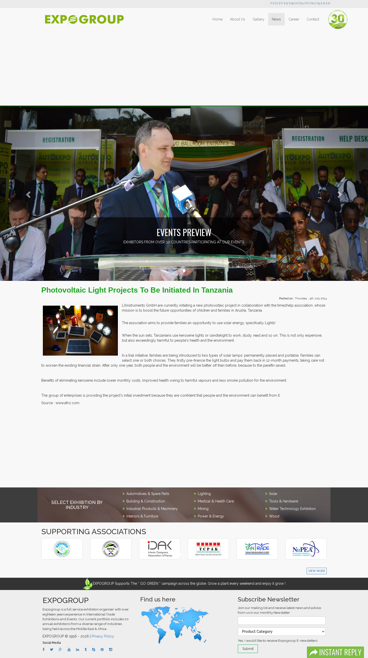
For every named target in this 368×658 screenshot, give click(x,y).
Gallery (258, 19)
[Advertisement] (184, 68)
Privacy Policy (103, 636)
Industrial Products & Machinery (152, 509)
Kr (329, 3)
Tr (271, 3)
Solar (273, 494)
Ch (276, 3)
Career (293, 19)
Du (302, 3)
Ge (292, 3)
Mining (203, 509)
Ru (313, 3)
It (297, 3)
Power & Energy (211, 516)
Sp (318, 3)
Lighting (204, 494)
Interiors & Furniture (142, 516)
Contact (313, 19)
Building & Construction (145, 501)
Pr (307, 3)
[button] (27, 193)
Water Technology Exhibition (292, 509)
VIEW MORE (316, 571)
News (276, 19)
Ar (324, 3)
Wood (274, 516)
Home (218, 19)
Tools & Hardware (283, 501)
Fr (282, 3)
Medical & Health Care (216, 501)
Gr (287, 3)
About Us (237, 19)
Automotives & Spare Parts (147, 494)
